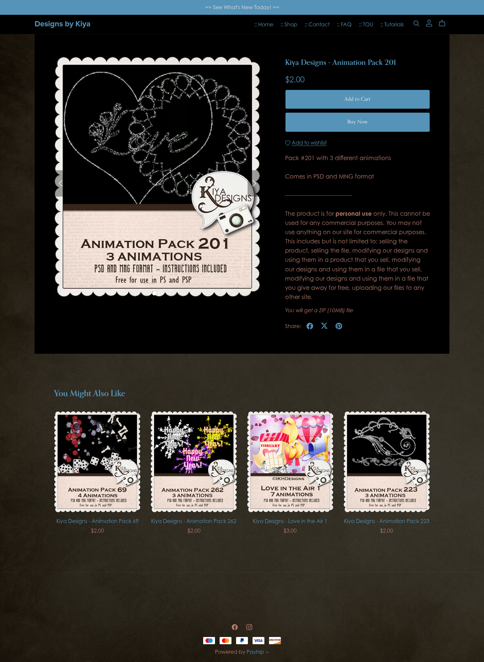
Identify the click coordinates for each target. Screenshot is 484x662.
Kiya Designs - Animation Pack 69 (97, 521)
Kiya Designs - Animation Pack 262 (193, 521)
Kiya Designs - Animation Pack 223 (386, 521)
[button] (60, 183)
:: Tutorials (392, 24)
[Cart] (444, 23)
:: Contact (317, 24)
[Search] (416, 23)
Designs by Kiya (63, 24)
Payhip (255, 651)
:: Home (263, 24)
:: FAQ (344, 24)
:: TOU (366, 24)
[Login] (429, 22)
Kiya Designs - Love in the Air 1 (290, 521)
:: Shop (289, 24)
